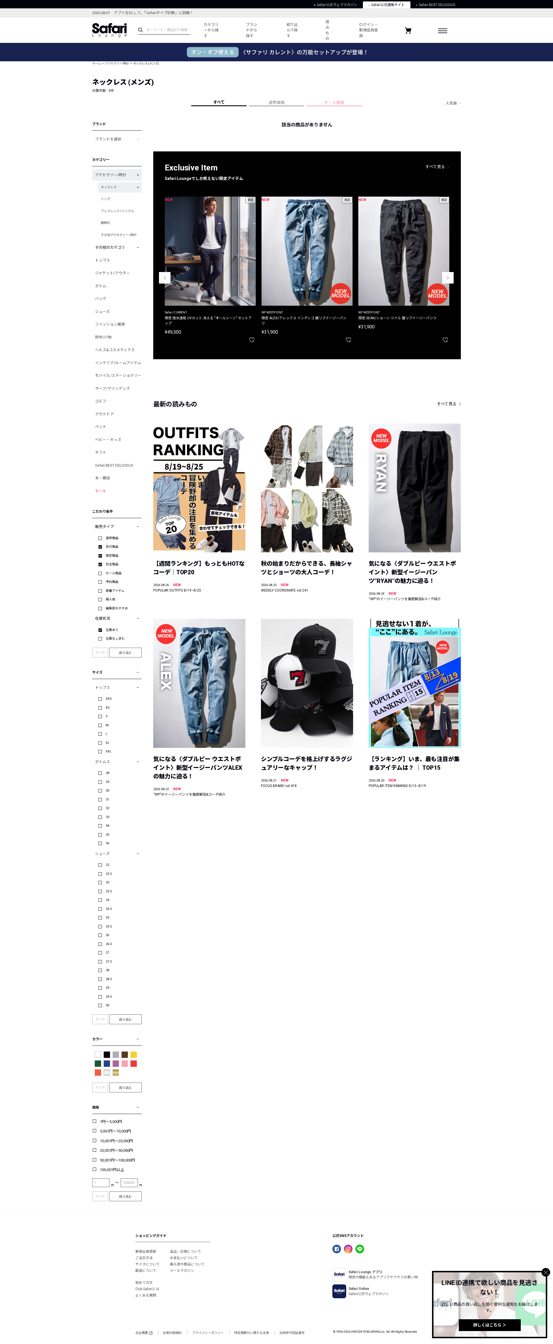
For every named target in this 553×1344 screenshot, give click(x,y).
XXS (109, 699)
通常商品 (112, 538)
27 (107, 953)
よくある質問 (145, 1295)
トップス (102, 260)
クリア (100, 653)
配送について (145, 1271)
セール (100, 491)
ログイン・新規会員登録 (368, 30)
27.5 (109, 961)
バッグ (100, 298)
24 (107, 900)
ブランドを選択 (108, 139)
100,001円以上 (112, 1170)
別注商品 (112, 564)
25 (107, 917)
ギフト (100, 452)
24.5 (109, 909)
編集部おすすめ (117, 608)
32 (107, 808)
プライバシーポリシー (208, 1333)
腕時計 (105, 223)
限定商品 (112, 556)
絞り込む (125, 652)
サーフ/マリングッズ (112, 388)
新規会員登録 (145, 1252)
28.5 (109, 979)
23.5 (109, 891)
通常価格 (276, 102)
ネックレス (109, 187)
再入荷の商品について (187, 1264)
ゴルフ (100, 401)
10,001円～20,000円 (116, 1141)
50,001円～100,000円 (117, 1160)
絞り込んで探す (292, 30)
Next (448, 278)
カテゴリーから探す (211, 30)
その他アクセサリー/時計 (119, 235)
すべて (219, 102)
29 (107, 782)
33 (107, 817)
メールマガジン (182, 1271)
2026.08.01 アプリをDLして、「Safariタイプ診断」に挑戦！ (143, 13)
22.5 (109, 874)
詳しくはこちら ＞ (489, 1325)
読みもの (327, 30)
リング (105, 199)
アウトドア (104, 414)
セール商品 (114, 573)
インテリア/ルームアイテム (118, 363)
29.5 (109, 997)
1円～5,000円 (111, 1121)
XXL (108, 751)
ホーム (96, 63)
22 (107, 865)
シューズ (102, 311)
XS (108, 708)
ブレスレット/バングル (117, 211)
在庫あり (112, 630)
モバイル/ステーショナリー (118, 375)
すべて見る (435, 166)
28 (107, 773)
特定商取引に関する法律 (251, 1333)
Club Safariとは (147, 1289)
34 (107, 826)
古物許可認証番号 (292, 1333)
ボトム (100, 286)
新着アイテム (115, 591)
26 (107, 935)
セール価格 (334, 102)
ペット (100, 427)
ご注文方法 (144, 1258)
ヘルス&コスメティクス (115, 350)
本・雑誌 (102, 478)
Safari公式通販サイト (388, 5)
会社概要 (141, 1333)
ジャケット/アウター (112, 273)
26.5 (109, 944)
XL (107, 743)
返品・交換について (185, 1252)
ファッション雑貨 (110, 324)
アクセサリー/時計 (117, 63)
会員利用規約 (172, 1333)
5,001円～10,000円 (115, 1131)
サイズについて (147, 1264)
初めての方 (144, 1283)
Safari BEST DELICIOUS (437, 5)
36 (107, 843)
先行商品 (112, 547)
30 (107, 790)
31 (107, 799)
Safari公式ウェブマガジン (337, 5)
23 (107, 882)
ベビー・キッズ (108, 440)
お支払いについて (184, 1258)
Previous (165, 278)
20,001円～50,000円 (116, 1150)
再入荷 (110, 599)
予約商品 (112, 582)
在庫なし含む (115, 638)
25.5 (109, 926)
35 (107, 835)
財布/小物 (103, 337)
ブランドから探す (251, 30)
